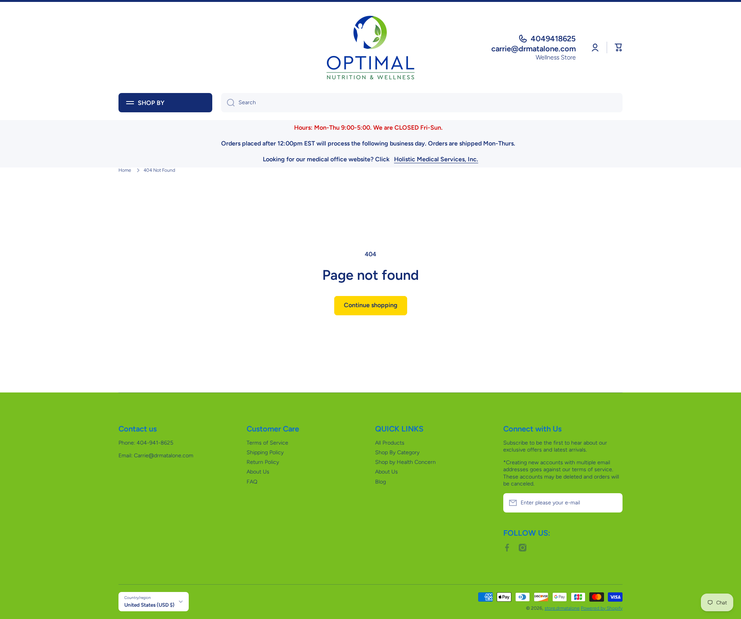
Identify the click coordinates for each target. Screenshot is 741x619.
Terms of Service (267, 443)
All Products (389, 443)
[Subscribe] (613, 502)
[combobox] (422, 102)
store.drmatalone (562, 608)
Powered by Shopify (602, 608)
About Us (258, 471)
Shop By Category (397, 452)
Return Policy (263, 462)
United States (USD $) (149, 605)
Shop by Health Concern (405, 462)
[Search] (228, 102)
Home (124, 170)
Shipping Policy (265, 452)
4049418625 (553, 38)
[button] (619, 47)
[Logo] (370, 47)
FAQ (252, 482)
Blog (380, 482)
